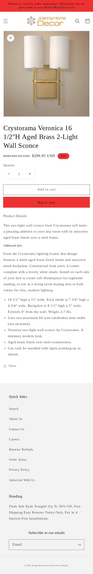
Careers (14, 439)
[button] (6, 21)
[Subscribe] (79, 544)
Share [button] (12, 366)
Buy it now (47, 202)
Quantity (9, 165)
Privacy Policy (19, 469)
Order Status (18, 459)
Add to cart (46, 189)
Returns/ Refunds (21, 449)
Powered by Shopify (60, 566)
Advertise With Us (22, 480)
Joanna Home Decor (41, 566)
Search (14, 408)
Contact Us (16, 429)
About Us (15, 419)
